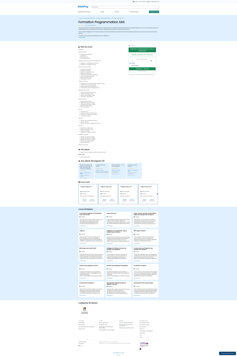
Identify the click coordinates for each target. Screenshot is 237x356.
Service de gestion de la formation (126, 325)
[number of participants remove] (133, 61)
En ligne (133, 63)
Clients (142, 329)
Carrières (142, 333)
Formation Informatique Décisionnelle (103, 18)
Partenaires (143, 326)
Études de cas (103, 324)
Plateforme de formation (126, 328)
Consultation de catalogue (106, 330)
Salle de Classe (134, 65)
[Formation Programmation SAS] (84, 6)
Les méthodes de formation (86, 326)
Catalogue (81, 322)
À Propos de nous (134, 12)
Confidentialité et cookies (118, 352)
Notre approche (103, 322)
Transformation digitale (126, 322)
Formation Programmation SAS (117, 18)
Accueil (80, 18)
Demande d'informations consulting (106, 327)
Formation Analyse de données (89, 18)
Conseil (102, 12)
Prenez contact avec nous (227, 353)
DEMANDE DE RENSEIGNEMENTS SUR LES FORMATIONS (142, 50)
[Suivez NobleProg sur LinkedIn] (140, 349)
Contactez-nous (154, 12)
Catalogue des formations (84, 12)
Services (117, 12)
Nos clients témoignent (146, 331)
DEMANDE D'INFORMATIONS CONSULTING (142, 54)
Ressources (82, 329)
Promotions (82, 324)
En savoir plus (82, 37)
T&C (141, 337)
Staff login (118, 355)
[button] (157, 194)
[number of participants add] (152, 61)
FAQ (141, 335)
